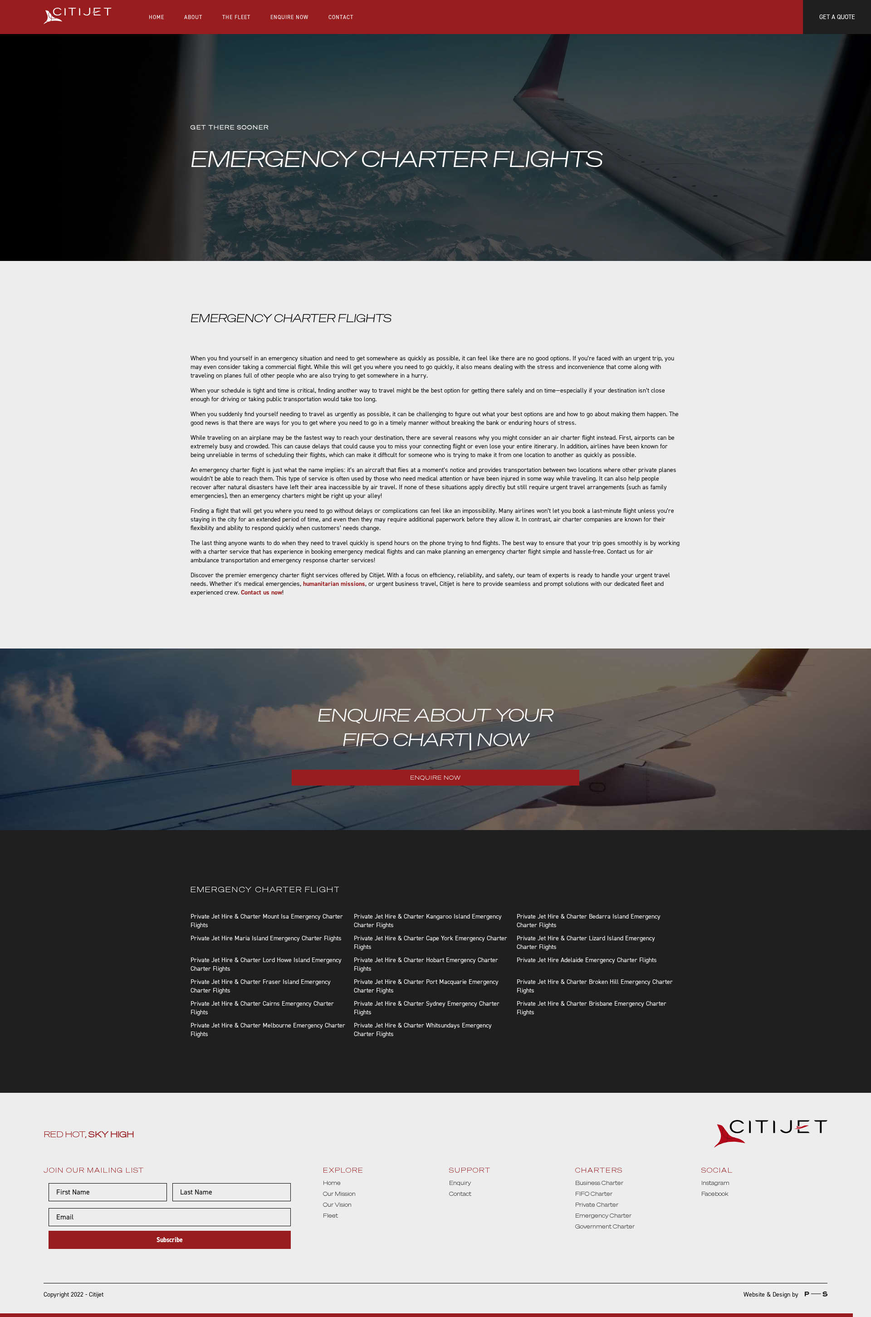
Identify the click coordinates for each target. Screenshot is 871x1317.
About (193, 17)
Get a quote (837, 17)
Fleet (330, 1215)
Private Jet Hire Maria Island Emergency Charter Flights (266, 938)
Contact (340, 17)
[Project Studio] (813, 1294)
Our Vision (337, 1204)
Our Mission (339, 1193)
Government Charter (605, 1226)
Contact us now (261, 592)
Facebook (715, 1193)
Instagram (715, 1182)
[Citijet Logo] (78, 17)
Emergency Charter (603, 1215)
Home (156, 17)
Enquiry (460, 1182)
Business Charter (599, 1182)
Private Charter (596, 1204)
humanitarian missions (334, 584)
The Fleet (236, 17)
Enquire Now (289, 17)
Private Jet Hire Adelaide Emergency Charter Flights (587, 960)
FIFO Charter (593, 1193)
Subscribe (170, 1239)
